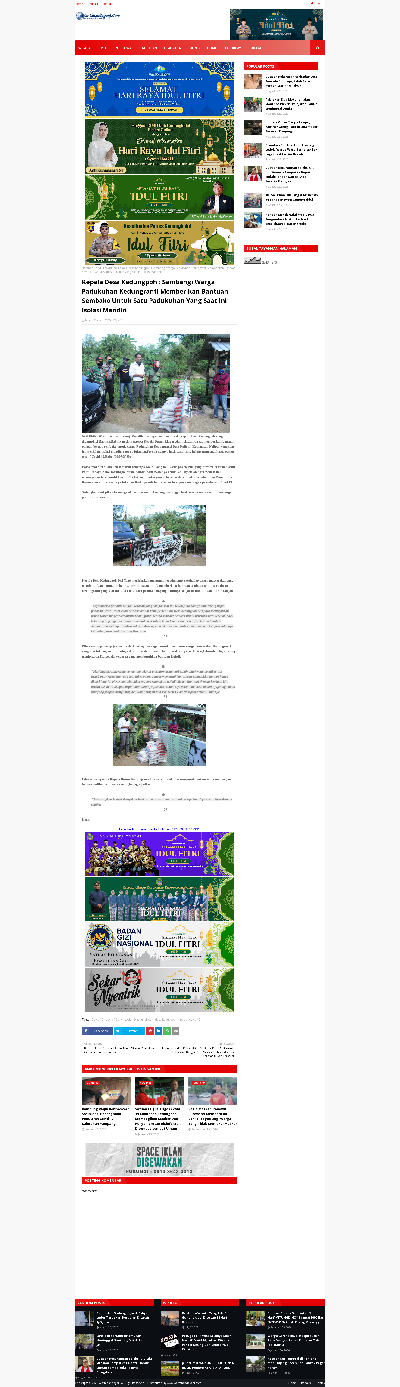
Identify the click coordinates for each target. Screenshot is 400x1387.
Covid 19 (97, 1019)
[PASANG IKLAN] (159, 1174)
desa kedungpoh (166, 1019)
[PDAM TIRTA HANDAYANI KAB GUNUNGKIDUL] (159, 116)
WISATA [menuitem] (84, 48)
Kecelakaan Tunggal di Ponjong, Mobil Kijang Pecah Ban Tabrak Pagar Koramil (296, 1363)
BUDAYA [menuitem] (255, 48)
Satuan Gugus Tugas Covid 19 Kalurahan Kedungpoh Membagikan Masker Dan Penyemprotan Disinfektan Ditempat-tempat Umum (158, 1119)
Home (79, 4)
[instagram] (318, 4)
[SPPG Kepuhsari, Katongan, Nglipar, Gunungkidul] (159, 965)
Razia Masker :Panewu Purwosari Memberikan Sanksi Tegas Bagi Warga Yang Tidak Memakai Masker (212, 1116)
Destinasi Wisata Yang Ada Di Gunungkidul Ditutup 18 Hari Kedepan (205, 1317)
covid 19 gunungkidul (138, 1019)
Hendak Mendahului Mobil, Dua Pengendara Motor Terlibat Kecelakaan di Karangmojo (289, 219)
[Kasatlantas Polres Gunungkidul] (159, 263)
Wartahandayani (109, 1383)
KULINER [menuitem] (194, 48)
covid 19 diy (114, 1019)
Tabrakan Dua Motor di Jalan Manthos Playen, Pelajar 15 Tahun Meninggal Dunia (291, 104)
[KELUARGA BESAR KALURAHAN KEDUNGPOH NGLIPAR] (159, 920)
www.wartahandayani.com (184, 1383)
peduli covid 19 (106, 268)
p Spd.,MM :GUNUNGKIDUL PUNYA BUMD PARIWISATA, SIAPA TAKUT (208, 1365)
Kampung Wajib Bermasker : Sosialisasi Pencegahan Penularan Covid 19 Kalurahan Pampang (105, 1116)
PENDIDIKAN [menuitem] (147, 48)
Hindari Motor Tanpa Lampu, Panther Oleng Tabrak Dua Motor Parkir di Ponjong (291, 126)
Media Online (94, 320)
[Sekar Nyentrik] (159, 1011)
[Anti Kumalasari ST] (159, 173)
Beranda (87, 268)
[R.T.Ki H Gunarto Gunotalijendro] (159, 218)
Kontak (107, 4)
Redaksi (93, 4)
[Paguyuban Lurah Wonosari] (159, 875)
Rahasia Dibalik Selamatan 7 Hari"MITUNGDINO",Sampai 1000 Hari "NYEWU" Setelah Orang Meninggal (296, 1317)
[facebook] (312, 4)
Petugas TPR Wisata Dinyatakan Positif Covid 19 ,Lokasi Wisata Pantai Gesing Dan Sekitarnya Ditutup (207, 1342)
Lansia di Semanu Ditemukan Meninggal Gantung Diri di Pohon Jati (122, 1340)
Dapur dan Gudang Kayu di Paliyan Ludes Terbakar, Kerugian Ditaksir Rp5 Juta (123, 1317)
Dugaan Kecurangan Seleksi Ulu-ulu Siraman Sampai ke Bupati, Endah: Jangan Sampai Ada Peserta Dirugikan (290, 174)
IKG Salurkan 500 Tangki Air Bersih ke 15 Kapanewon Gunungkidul (291, 197)
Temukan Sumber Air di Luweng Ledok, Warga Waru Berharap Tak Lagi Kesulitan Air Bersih (291, 149)
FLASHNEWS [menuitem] (232, 48)
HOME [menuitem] (211, 48)
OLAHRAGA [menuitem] (172, 48)
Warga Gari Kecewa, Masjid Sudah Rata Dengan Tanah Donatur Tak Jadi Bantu (294, 1340)
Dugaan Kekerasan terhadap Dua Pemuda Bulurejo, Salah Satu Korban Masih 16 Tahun (291, 81)
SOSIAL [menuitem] (102, 48)
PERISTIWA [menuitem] (123, 48)
